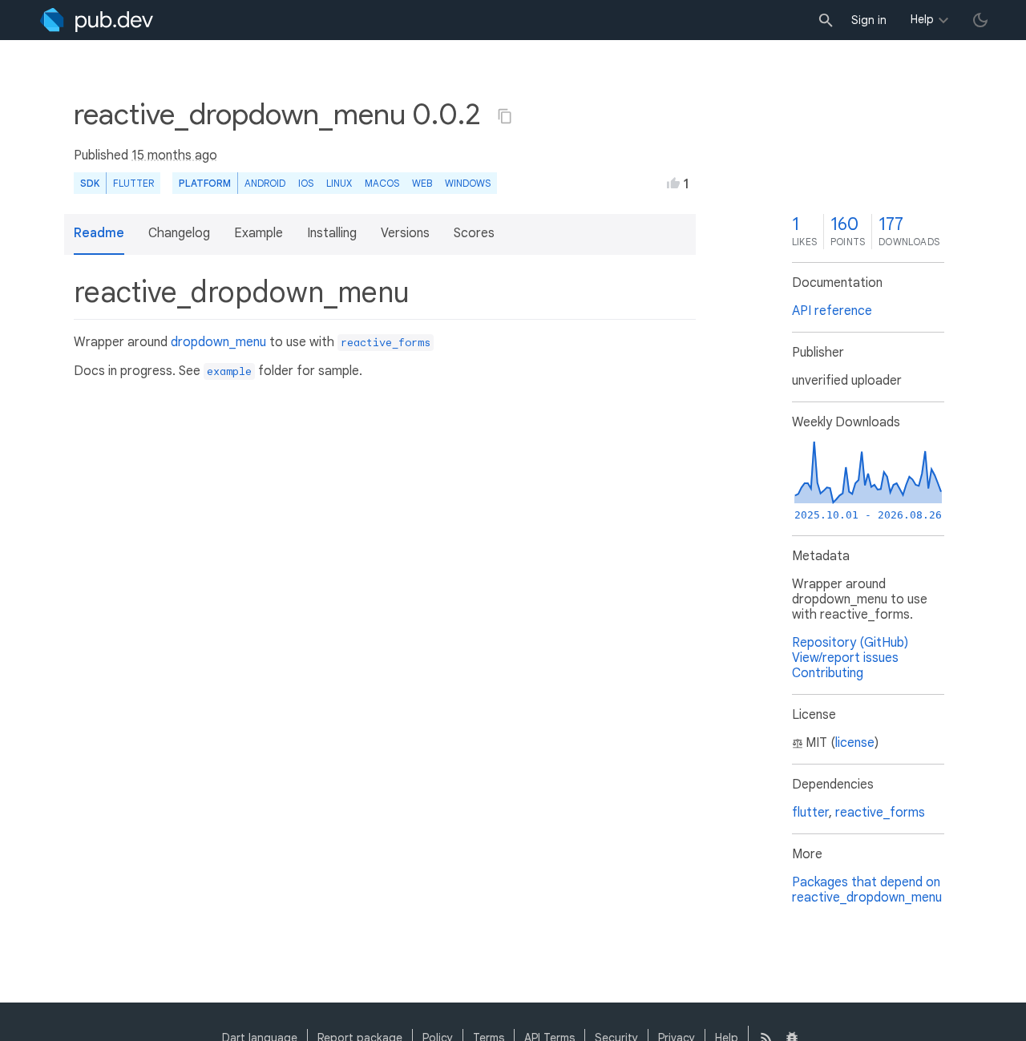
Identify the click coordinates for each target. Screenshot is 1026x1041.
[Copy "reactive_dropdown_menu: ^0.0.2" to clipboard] (505, 116)
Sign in (869, 20)
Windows (468, 183)
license (855, 743)
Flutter (133, 183)
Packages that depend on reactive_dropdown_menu (867, 890)
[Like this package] (673, 183)
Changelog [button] (179, 233)
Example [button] (258, 233)
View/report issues (845, 658)
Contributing (827, 673)
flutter (810, 813)
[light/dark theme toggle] (980, 20)
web (422, 183)
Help (922, 19)
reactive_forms (880, 813)
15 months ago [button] (174, 155)
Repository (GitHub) (850, 643)
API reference (832, 311)
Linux (339, 183)
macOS (382, 183)
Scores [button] (474, 233)
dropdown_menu (218, 342)
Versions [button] (405, 233)
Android (264, 183)
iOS (305, 183)
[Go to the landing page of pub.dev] (96, 20)
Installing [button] (332, 233)
